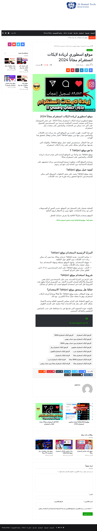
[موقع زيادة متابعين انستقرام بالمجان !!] (9, 78)
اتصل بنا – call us (67, 33)
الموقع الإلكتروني (58, 501)
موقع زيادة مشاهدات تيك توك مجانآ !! (23, 85)
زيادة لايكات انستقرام (62, 355)
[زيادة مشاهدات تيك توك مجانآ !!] (9, 61)
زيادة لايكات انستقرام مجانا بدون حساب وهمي (54, 363)
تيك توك (76, 33)
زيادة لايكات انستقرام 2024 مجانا (79, 359)
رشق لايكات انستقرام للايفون (59, 351)
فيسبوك (87, 33)
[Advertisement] (32, 15)
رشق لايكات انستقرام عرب (81, 351)
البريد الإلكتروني (88, 501)
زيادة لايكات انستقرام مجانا (81, 363)
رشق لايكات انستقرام (83, 335)
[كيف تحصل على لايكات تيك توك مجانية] (22, 61)
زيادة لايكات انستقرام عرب (56, 359)
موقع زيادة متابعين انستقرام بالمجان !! (77, 37)
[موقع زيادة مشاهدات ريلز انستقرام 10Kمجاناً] (44, 444)
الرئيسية (93, 33)
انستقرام (81, 33)
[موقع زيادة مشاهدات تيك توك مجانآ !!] (22, 78)
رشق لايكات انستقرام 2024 (63, 335)
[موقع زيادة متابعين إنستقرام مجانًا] (84, 444)
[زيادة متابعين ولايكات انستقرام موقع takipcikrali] (64, 444)
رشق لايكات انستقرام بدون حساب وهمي (77, 339)
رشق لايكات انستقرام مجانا (81, 355)
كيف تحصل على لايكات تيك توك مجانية (23, 68)
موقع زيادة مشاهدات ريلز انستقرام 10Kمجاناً (46, 452)
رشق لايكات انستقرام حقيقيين (80, 347)
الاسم (91, 494)
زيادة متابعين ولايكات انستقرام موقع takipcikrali (64, 452)
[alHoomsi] (81, 5)
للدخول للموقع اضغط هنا (78, 323)
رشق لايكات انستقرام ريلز (59, 347)
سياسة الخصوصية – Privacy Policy (53, 33)
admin (87, 65)
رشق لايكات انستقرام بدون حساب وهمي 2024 (75, 343)
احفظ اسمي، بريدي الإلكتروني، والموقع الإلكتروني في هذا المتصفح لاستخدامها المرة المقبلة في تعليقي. (64, 508)
